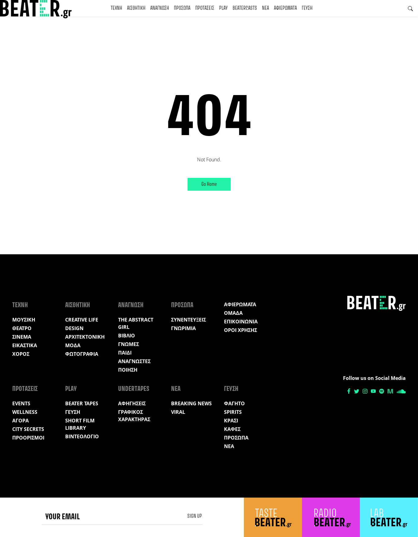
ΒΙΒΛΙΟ (126, 335)
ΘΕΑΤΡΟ (22, 328)
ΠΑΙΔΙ (125, 352)
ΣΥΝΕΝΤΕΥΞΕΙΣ (188, 319)
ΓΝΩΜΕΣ (128, 344)
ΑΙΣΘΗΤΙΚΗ (136, 8)
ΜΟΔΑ (72, 345)
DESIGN (74, 328)
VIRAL (178, 412)
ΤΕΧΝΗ (116, 8)
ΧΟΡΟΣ (20, 354)
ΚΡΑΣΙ (231, 420)
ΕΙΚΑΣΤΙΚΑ (24, 345)
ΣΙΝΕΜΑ (21, 336)
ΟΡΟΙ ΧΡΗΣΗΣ (240, 330)
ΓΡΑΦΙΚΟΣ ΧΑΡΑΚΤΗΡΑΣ (134, 416)
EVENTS (21, 403)
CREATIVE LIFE (81, 319)
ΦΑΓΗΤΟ (234, 403)
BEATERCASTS (245, 8)
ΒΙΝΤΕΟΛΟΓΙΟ (82, 436)
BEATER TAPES (81, 403)
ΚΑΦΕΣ (232, 429)
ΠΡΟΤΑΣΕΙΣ (204, 8)
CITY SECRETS (28, 429)
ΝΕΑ (265, 8)
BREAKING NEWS (191, 403)
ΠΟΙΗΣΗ (127, 369)
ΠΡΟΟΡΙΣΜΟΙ (28, 437)
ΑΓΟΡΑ (20, 420)
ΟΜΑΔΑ (233, 313)
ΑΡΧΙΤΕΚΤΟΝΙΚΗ (85, 336)
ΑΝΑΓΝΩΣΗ (159, 8)
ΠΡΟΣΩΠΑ (182, 8)
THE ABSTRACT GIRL (135, 323)
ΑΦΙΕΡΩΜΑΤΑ (285, 8)
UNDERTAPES (133, 389)
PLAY (223, 8)
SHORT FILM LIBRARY (80, 424)
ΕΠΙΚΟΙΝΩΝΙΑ (241, 321)
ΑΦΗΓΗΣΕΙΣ (132, 403)
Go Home (209, 184)
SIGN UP (194, 516)
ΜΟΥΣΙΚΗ (23, 319)
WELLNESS (24, 412)
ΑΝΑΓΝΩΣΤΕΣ (134, 361)
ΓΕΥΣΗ (307, 8)
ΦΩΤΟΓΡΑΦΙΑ (81, 354)
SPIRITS (233, 412)
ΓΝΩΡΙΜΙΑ (183, 328)
